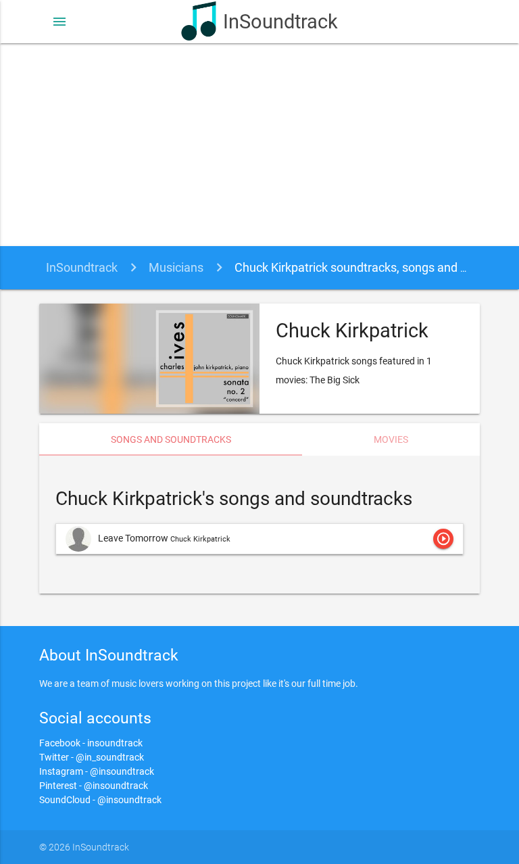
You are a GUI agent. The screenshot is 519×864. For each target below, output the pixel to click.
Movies (391, 439)
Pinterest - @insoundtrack (93, 785)
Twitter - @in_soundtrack (91, 757)
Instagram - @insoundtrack (96, 771)
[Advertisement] (259, 144)
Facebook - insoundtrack (91, 743)
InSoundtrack (280, 21)
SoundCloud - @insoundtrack (100, 799)
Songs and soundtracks (171, 439)
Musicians (176, 267)
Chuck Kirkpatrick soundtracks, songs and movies (366, 267)
